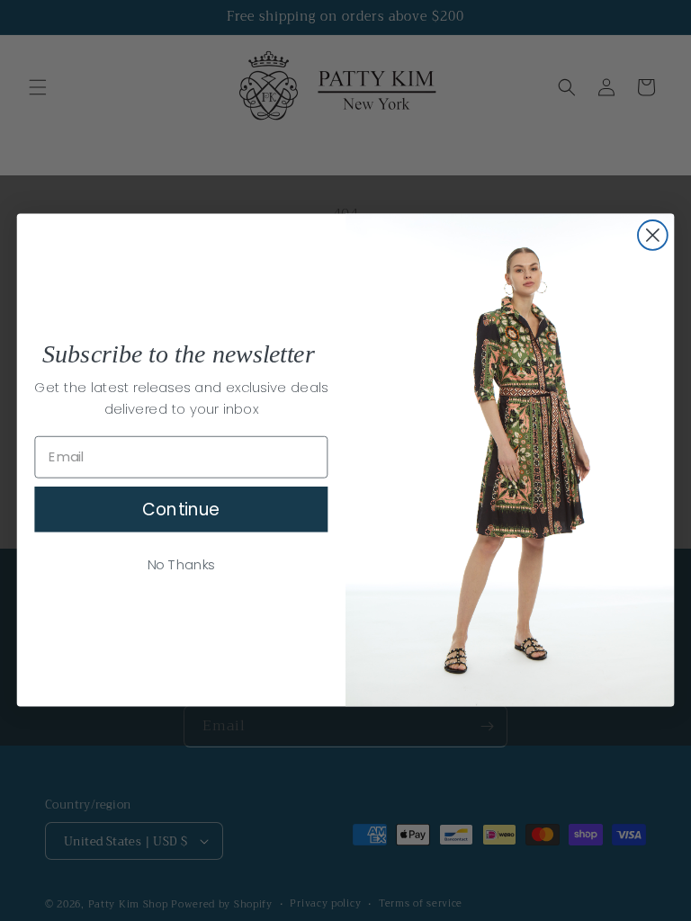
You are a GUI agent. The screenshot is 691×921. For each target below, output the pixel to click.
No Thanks (181, 565)
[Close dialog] (653, 235)
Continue (181, 509)
